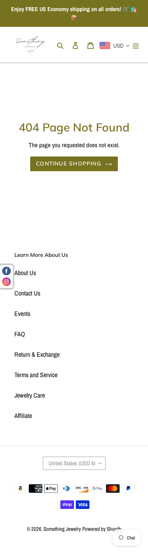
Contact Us (27, 293)
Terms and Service (35, 374)
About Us (25, 272)
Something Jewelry (62, 529)
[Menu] (135, 45)
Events (22, 313)
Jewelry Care (29, 395)
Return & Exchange (37, 354)
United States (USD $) (71, 463)
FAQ (19, 334)
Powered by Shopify (101, 529)
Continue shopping (68, 163)
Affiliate (23, 415)
